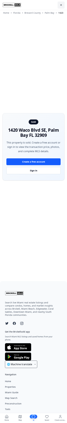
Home (6, 12)
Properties (10, 386)
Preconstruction (13, 403)
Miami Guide (11, 392)
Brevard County (32, 12)
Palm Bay (49, 12)
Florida (16, 12)
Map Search (11, 398)
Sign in (33, 170)
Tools (7, 409)
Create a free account (33, 161)
